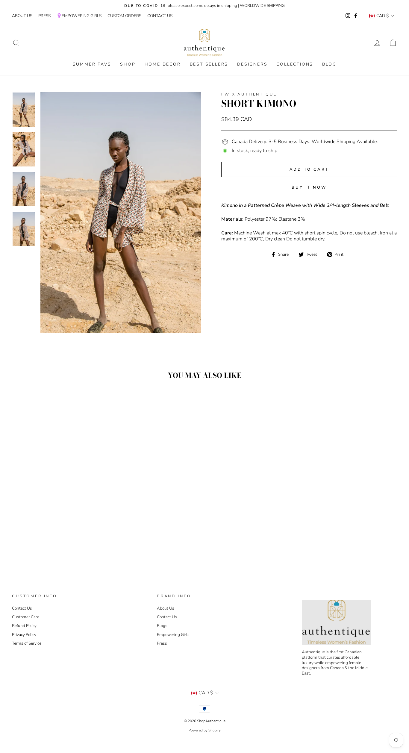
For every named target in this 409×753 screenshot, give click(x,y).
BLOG (329, 64)
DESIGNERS (252, 64)
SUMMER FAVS (92, 64)
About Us (165, 608)
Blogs (162, 625)
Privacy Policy (24, 634)
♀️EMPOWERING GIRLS (79, 16)
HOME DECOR (163, 64)
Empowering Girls (173, 634)
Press (162, 643)
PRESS (44, 16)
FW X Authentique (249, 94)
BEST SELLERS (209, 64)
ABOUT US (22, 16)
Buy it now (309, 187)
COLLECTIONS (294, 64)
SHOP (127, 64)
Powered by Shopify (205, 730)
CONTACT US (159, 16)
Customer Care (25, 617)
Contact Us (22, 608)
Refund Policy (24, 625)
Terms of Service (26, 643)
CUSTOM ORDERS (124, 16)
